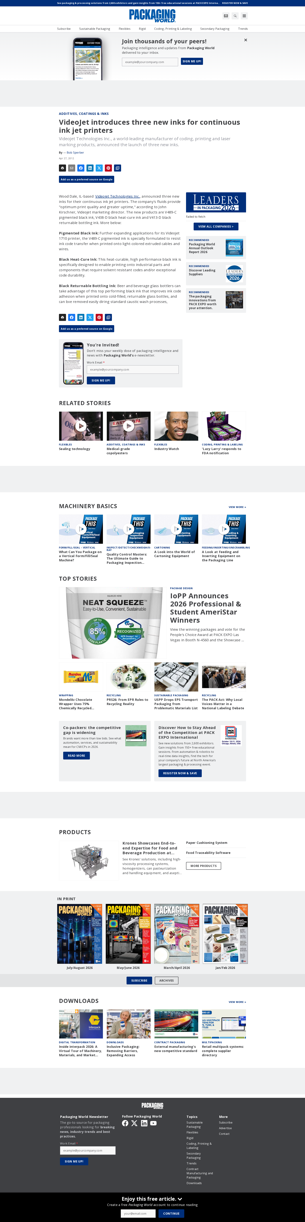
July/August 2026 (80, 968)
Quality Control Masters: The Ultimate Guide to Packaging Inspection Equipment (127, 558)
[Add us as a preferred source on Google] (117, 168)
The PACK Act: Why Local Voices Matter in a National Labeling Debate (223, 704)
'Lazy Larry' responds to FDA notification (221, 451)
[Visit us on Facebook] (125, 1123)
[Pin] (108, 168)
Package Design (181, 588)
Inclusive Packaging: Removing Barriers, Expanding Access (123, 1051)
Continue (171, 1213)
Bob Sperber (75, 152)
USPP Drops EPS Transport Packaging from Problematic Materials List (176, 704)
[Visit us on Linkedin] (144, 1123)
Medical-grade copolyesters (118, 451)
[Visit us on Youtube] (153, 1123)
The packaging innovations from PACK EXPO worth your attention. (202, 302)
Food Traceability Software (208, 853)
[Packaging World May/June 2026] (128, 934)
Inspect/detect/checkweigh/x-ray (129, 549)
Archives (166, 980)
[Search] (235, 15)
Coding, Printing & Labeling (222, 444)
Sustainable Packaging (171, 695)
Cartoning (162, 547)
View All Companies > (216, 226)
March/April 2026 (177, 968)
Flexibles (65, 444)
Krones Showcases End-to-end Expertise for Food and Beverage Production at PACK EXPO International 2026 (149, 848)
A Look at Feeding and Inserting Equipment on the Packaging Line (221, 556)
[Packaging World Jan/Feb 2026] (225, 934)
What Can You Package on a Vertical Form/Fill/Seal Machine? (80, 556)
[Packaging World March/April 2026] (176, 934)
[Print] (62, 168)
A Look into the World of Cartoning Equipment (174, 554)
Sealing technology (74, 449)
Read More (76, 756)
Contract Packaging (169, 1042)
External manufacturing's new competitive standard (175, 1049)
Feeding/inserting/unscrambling (226, 547)
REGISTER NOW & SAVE (180, 773)
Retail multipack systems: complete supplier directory (223, 1051)
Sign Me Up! (192, 61)
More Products (204, 866)
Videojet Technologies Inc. (117, 196)
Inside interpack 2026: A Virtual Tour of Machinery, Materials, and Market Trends (80, 1051)
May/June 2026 (128, 968)
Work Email (96, 362)
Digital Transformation (77, 1042)
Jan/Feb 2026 (225, 968)
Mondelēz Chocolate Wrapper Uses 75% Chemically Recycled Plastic (75, 704)
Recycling (114, 695)
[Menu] (244, 15)
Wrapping (66, 695)
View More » (237, 507)
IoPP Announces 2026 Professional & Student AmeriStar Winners (205, 608)
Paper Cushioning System (206, 843)
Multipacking (212, 1042)
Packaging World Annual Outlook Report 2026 (202, 248)
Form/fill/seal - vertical (77, 547)
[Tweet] (99, 168)
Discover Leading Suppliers (202, 272)
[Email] (71, 168)
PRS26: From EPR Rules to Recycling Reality (127, 702)
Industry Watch (166, 449)
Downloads (115, 1042)
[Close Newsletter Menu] (245, 40)
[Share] (80, 168)
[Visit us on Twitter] (134, 1123)
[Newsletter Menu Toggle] (225, 15)
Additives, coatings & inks (84, 113)
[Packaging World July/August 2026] (79, 934)
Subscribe (139, 980)
